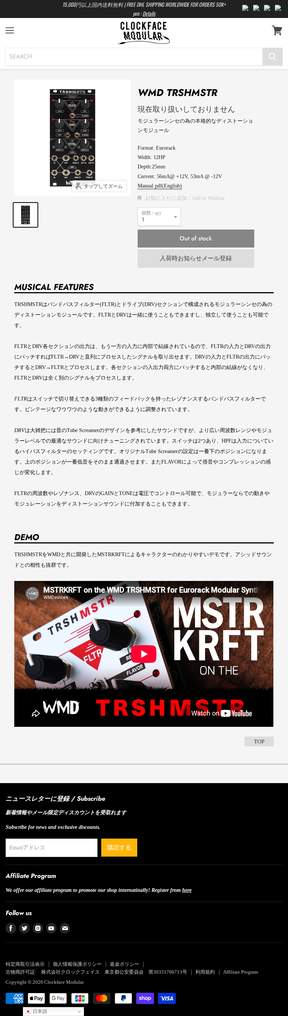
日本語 (39, 1011)
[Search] (272, 56)
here (187, 890)
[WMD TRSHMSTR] (26, 215)
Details (148, 13)
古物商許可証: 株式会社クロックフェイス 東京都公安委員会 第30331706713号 (96, 972)
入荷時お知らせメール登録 (196, 258)
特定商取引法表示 (25, 964)
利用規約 (205, 972)
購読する (119, 847)
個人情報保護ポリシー (77, 964)
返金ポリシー (124, 964)
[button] (181, 198)
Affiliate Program (240, 972)
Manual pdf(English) (160, 186)
